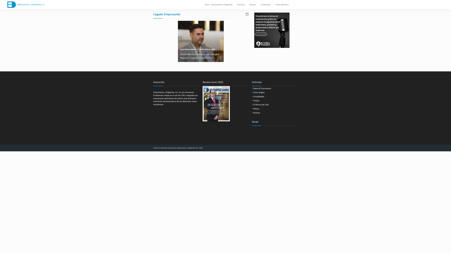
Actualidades (258, 96)
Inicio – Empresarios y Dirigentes (219, 4)
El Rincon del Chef (261, 104)
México (256, 109)
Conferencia (265, 4)
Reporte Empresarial (262, 88)
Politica (256, 100)
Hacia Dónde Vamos (188, 49)
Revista (253, 4)
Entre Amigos (259, 92)
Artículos (241, 4)
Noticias (256, 113)
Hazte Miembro (282, 4)
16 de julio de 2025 (207, 49)
